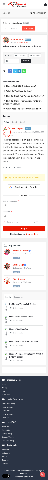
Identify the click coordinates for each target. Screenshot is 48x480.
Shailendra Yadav (20, 251)
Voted (6, 122)
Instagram (6, 453)
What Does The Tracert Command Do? (23, 109)
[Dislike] (11, 55)
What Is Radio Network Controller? (24, 341)
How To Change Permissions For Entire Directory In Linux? (22, 102)
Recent (22, 122)
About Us (5, 427)
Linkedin (5, 463)
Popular (8, 297)
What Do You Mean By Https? (19, 91)
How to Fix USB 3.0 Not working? (21, 86)
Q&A (3, 391)
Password (7, 211)
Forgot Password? (38, 222)
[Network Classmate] (18, 4)
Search (7, 13)
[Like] (5, 55)
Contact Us (6, 430)
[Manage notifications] (42, 474)
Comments (18, 297)
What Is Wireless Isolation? (21, 317)
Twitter (4, 457)
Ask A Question (39, 13)
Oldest (14, 122)
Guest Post (6, 395)
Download (5, 418)
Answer (26, 60)
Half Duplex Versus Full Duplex (22, 304)
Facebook (5, 450)
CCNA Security (7, 414)
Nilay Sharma (19, 279)
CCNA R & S (6, 411)
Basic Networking (8, 404)
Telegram (5, 460)
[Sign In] (45, 4)
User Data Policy (8, 441)
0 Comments (18, 320)
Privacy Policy (7, 434)
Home (4, 384)
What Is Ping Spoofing (18, 329)
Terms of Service (8, 437)
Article (4, 388)
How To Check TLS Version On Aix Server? (25, 96)
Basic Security (7, 407)
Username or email (11, 201)
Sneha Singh (18, 265)
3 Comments (18, 308)
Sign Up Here (32, 234)
